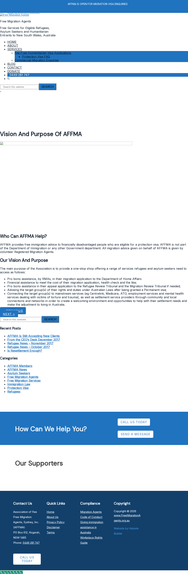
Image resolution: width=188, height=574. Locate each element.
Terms (51, 532)
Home (50, 512)
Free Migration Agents (22, 377)
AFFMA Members (19, 366)
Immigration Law (18, 384)
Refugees (13, 391)
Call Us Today (27, 559)
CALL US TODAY (134, 422)
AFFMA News (17, 369)
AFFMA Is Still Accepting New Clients (33, 336)
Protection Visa (17, 388)
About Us (52, 517)
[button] (8, 78)
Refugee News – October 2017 (28, 347)
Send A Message (135, 434)
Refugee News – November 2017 (30, 343)
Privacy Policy (55, 522)
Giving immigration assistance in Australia (91, 527)
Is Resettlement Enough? (24, 350)
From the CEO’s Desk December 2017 (33, 339)
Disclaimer (53, 527)
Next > (9, 314)
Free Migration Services (24, 380)
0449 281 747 (31, 542)
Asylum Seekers (18, 373)
